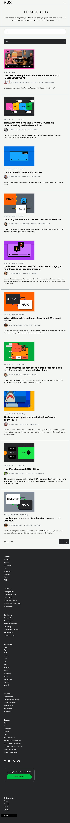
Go (5, 661)
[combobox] (35, 41)
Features (6, 562)
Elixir (5, 659)
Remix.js (6, 682)
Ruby (5, 650)
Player (6, 577)
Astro (5, 664)
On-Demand (8, 565)
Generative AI (8, 705)
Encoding (7, 574)
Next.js (6, 676)
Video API (7, 559)
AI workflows (8, 711)
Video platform (8, 696)
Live (5, 568)
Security (6, 804)
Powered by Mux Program (12, 740)
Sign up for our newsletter (12, 743)
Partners (6, 731)
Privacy (6, 807)
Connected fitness (10, 702)
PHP (5, 653)
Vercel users (8, 708)
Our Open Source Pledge (12, 746)
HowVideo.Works (9, 600)
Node (5, 647)
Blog (5, 723)
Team (6, 726)
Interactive (7, 571)
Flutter (6, 670)
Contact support (9, 635)
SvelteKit (7, 667)
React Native (8, 679)
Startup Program (9, 737)
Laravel (6, 685)
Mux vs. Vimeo (8, 606)
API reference (8, 621)
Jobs (5, 734)
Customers (7, 729)
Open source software (11, 629)
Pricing (6, 580)
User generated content (12, 699)
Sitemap (7, 810)
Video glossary (8, 591)
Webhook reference (10, 624)
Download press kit (10, 749)
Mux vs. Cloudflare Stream (12, 603)
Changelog (7, 626)
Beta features (8, 632)
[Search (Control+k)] (35, 31)
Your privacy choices (10, 752)
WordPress (7, 673)
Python (6, 656)
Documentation (9, 618)
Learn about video (10, 594)
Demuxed (7, 597)
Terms (6, 801)
